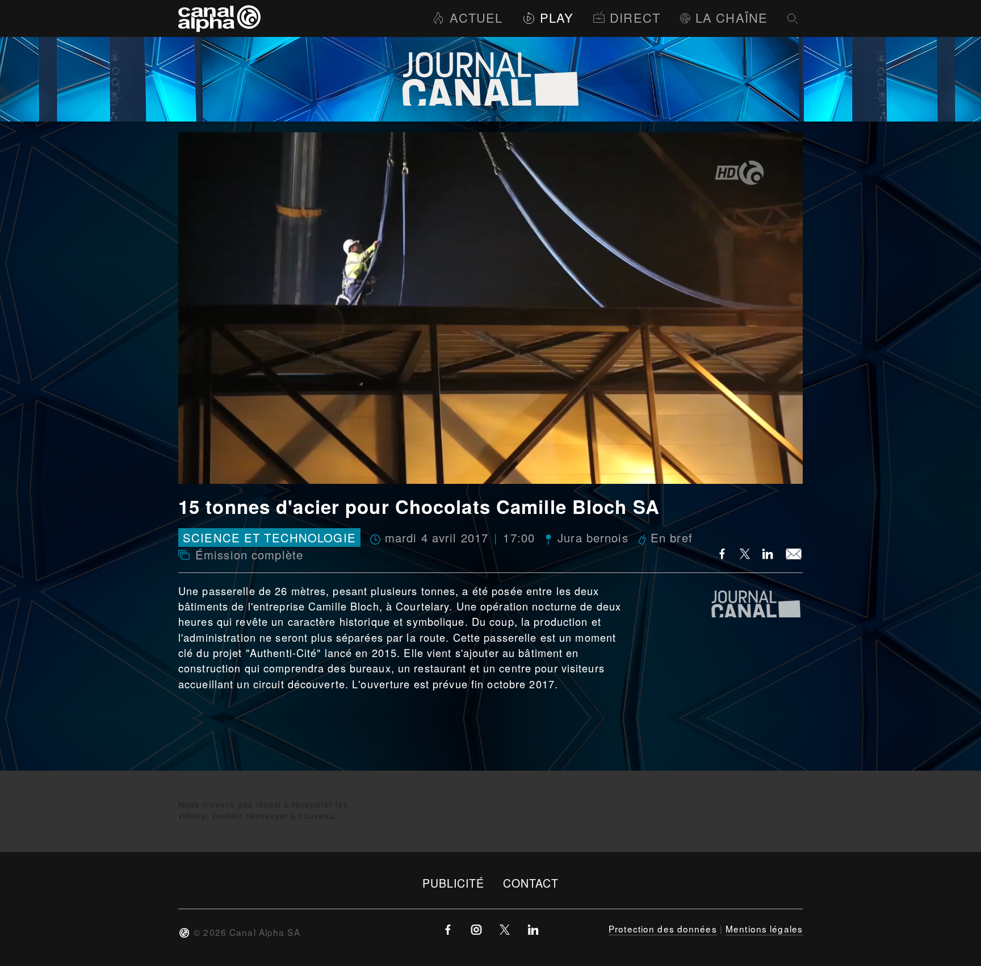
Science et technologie (269, 537)
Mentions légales (764, 928)
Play (556, 17)
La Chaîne (731, 17)
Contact (531, 883)
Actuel (476, 17)
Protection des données (663, 928)
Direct (635, 17)
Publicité (453, 883)
